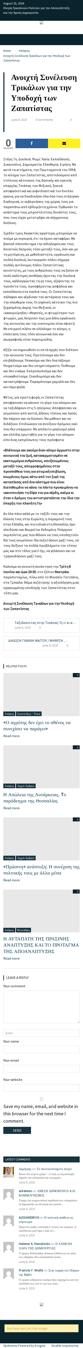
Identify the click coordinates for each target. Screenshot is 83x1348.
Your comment (14, 986)
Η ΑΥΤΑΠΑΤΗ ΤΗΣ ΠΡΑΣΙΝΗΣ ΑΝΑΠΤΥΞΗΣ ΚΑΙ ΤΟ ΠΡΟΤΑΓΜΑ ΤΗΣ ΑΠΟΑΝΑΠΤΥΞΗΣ (41, 945)
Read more (11, 736)
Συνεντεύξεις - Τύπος (28, 714)
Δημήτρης (25, 1169)
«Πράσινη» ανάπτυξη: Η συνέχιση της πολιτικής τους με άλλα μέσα (41, 869)
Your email (11, 1060)
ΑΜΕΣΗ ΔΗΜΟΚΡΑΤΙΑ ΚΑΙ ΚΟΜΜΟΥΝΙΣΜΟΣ (47, 1193)
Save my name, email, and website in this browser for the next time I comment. (40, 1113)
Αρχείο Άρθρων (25, 786)
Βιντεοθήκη (23, 930)
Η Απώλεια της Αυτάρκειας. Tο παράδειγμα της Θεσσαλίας (34, 797)
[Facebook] (31, 143)
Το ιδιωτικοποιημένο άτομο (54, 1169)
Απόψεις (24, 51)
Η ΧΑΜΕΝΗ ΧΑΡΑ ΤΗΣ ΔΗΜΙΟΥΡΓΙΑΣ (45, 1246)
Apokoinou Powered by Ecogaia (24, 1346)
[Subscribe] (64, 143)
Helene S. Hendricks (34, 1244)
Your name (11, 1041)
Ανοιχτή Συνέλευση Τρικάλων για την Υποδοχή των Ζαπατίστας (36, 58)
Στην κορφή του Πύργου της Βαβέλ (49, 1272)
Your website (12, 1079)
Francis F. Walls (31, 1270)
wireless (25, 1191)
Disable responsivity (65, 1346)
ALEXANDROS (29, 1217)
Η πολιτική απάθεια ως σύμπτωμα (46, 1219)
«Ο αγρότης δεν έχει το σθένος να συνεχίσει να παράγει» (37, 725)
